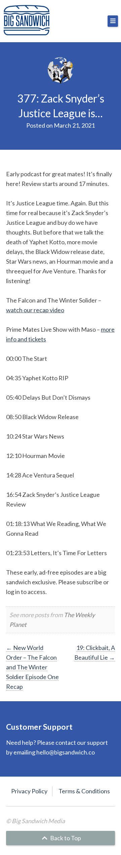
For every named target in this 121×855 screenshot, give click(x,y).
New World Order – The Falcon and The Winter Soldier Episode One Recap (32, 667)
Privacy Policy (29, 791)
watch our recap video (35, 310)
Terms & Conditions (84, 791)
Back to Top (65, 838)
